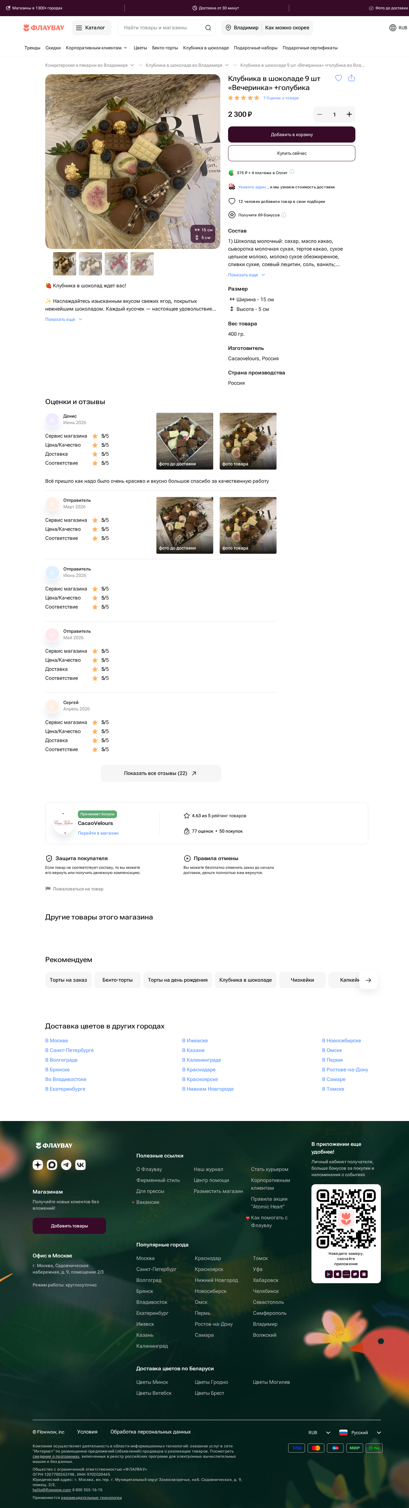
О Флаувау (149, 1169)
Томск (260, 1258)
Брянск (144, 1291)
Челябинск (266, 1291)
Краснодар (208, 1258)
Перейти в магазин (98, 833)
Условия (87, 1432)
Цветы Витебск (154, 1393)
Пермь (202, 1313)
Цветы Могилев (271, 1382)
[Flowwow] (43, 28)
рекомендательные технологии (91, 1497)
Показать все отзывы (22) (155, 773)
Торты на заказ (68, 980)
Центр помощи (211, 1180)
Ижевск (145, 1324)
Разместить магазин (218, 1191)
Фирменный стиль (158, 1180)
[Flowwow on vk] (80, 1165)
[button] (319, 114)
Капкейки (351, 980)
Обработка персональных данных (150, 1432)
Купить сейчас (292, 153)
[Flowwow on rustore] (355, 1274)
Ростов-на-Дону (214, 1324)
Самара (204, 1335)
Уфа (258, 1269)
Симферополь (270, 1313)
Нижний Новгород (216, 1280)
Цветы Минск (152, 1382)
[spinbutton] (334, 114)
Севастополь (268, 1302)
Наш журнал (208, 1169)
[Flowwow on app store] (337, 1274)
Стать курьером (269, 1169)
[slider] (244, 98)
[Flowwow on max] (52, 1165)
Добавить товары (69, 1225)
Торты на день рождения (178, 980)
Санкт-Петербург (156, 1269)
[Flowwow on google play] (329, 1274)
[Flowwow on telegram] (66, 1165)
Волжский (265, 1335)
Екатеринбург (152, 1313)
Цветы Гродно (211, 1382)
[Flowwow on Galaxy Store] (364, 1274)
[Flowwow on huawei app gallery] (346, 1274)
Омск (201, 1302)
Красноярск (209, 1269)
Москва (145, 1258)
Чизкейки (302, 980)
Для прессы (150, 1191)
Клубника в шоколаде (245, 980)
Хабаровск (265, 1280)
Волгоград (149, 1280)
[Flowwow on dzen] (38, 1165)
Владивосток (151, 1302)
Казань (144, 1335)
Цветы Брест (209, 1393)
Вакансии (147, 1202)
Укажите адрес (252, 187)
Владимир (265, 1324)
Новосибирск (210, 1291)
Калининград (152, 1346)
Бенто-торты (117, 980)
